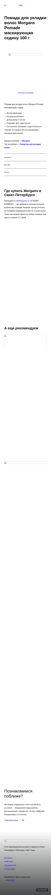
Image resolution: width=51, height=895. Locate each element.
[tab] (25, 157)
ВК (23, 820)
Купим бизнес (10, 869)
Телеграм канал (11, 820)
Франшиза (8, 858)
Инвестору (8, 862)
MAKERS (11, 880)
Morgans (26, 141)
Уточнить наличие (25, 93)
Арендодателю (10, 865)
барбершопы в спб (24, 201)
